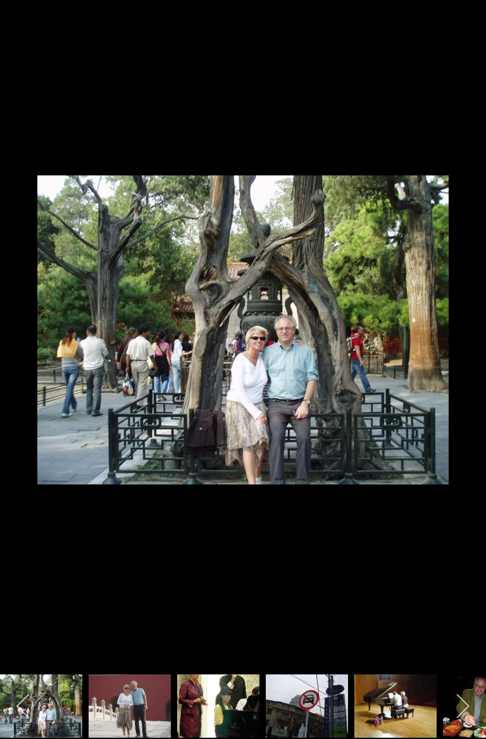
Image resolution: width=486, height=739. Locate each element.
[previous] (22, 351)
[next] (464, 351)
